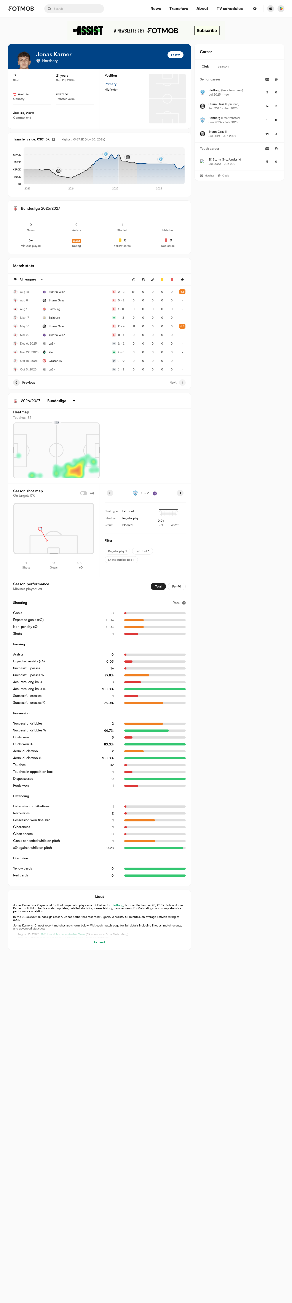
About (202, 8)
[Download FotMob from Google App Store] (281, 8)
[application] (104, 169)
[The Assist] (146, 30)
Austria (23, 94)
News (155, 9)
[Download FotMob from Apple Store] (270, 8)
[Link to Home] (21, 8)
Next (173, 382)
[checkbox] (83, 493)
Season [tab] (223, 66)
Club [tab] (205, 66)
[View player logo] (24, 60)
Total (158, 586)
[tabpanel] (239, 121)
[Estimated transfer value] (53, 139)
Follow (175, 55)
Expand (99, 942)
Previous (28, 382)
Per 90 (176, 586)
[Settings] (254, 8)
